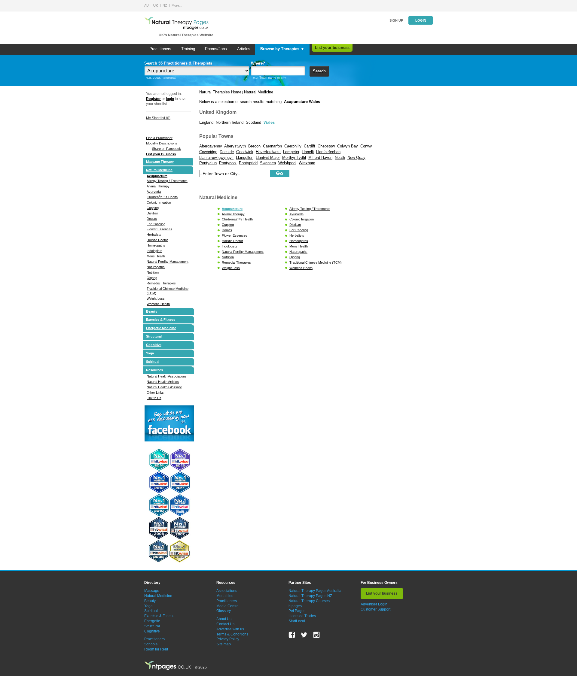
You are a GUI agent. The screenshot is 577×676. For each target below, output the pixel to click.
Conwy (366, 146)
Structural (154, 336)
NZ (165, 5)
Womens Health (158, 304)
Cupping (153, 208)
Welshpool (287, 163)
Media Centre (227, 606)
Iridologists (154, 251)
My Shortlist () (158, 118)
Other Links (155, 392)
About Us (223, 619)
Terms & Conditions (232, 634)
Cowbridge (208, 152)
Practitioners (160, 49)
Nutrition (153, 272)
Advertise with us (230, 629)
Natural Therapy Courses (309, 601)
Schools (150, 644)
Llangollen (244, 157)
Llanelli (308, 152)
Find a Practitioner (159, 138)
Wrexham (307, 163)
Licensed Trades (302, 616)
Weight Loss (156, 298)
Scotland (253, 122)
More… (177, 5)
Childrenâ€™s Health (162, 197)
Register (153, 99)
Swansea (268, 163)
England (206, 122)
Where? (258, 63)
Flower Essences (159, 229)
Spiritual (152, 361)
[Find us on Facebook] (291, 635)
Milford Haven (320, 157)
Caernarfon (272, 146)
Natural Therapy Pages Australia (314, 591)
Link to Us (154, 398)
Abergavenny (210, 146)
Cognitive (153, 345)
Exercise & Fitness (160, 319)
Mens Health (156, 256)
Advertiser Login (374, 604)
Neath (340, 157)
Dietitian (152, 213)
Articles (243, 49)
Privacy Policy (227, 639)
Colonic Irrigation (159, 202)
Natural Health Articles (163, 381)
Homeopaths (156, 245)
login (170, 99)
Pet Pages (296, 611)
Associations (226, 591)
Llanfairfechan (328, 152)
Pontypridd (248, 163)
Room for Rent (156, 649)
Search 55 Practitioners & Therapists (178, 63)
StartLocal (296, 621)
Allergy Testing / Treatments (167, 181)
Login (420, 20)
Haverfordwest (268, 152)
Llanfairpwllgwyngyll (216, 157)
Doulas (152, 218)
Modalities (224, 596)
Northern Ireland (229, 122)
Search (319, 71)
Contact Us (225, 624)
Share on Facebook (166, 148)
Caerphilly (292, 146)
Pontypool (228, 163)
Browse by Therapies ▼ (282, 49)
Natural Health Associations (167, 376)
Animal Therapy (158, 186)
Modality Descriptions (161, 143)
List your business (332, 47)
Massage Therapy (160, 161)
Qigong (152, 278)
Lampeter (291, 152)
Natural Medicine (159, 170)
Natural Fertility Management (167, 261)
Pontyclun (208, 163)
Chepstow (326, 146)
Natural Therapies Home (220, 92)
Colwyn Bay (347, 146)
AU (146, 5)
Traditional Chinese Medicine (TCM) (315, 262)
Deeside (227, 152)
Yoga (150, 353)
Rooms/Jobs (216, 49)
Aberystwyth (235, 146)
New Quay (356, 157)
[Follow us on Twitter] (304, 635)
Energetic (152, 621)
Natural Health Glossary (164, 387)
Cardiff (309, 146)
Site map (223, 644)
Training (188, 49)
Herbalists (154, 234)
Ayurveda (154, 191)
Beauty (151, 311)
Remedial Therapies (161, 283)
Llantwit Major (268, 157)
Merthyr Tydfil (294, 157)
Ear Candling (156, 224)
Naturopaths (156, 267)
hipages (295, 606)
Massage (151, 591)
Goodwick (244, 152)
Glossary (223, 611)
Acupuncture (157, 176)
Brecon (254, 146)
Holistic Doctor (157, 240)
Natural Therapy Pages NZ (310, 596)
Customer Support (375, 609)
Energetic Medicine (161, 328)
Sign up (396, 20)
